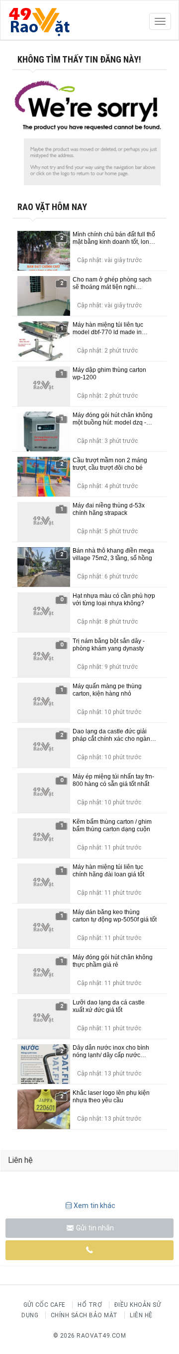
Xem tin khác (94, 1206)
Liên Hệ (141, 1315)
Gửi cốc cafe (44, 1304)
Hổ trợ (90, 1304)
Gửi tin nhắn (94, 1228)
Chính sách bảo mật (84, 1315)
